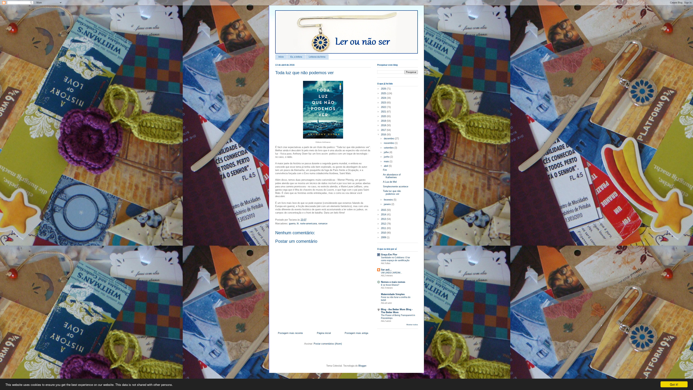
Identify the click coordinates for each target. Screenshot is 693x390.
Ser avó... (386, 269)
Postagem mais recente (290, 333)
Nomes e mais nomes (393, 282)
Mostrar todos (412, 325)
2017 (384, 130)
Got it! (674, 384)
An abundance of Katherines (392, 176)
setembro (389, 147)
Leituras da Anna (317, 57)
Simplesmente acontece (395, 186)
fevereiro (389, 199)
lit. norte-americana (307, 223)
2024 (384, 98)
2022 (384, 107)
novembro (389, 143)
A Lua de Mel (390, 181)
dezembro (389, 138)
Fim (385, 170)
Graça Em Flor (389, 254)
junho (387, 156)
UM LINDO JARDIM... (391, 272)
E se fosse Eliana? (390, 285)
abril (386, 166)
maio (387, 161)
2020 (384, 116)
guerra (292, 223)
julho (386, 152)
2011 (384, 228)
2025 (384, 93)
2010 (384, 232)
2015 (384, 210)
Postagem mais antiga (356, 333)
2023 (384, 102)
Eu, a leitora (296, 57)
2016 (384, 134)
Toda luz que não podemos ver (304, 72)
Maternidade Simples (393, 294)
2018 (384, 125)
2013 (384, 219)
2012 (384, 223)
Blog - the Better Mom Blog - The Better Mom (397, 311)
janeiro (387, 204)
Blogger (362, 365)
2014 (384, 214)
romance (322, 223)
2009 (384, 237)
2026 (384, 88)
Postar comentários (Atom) (328, 343)
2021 (384, 111)
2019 (384, 120)
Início (281, 57)
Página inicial (324, 333)
